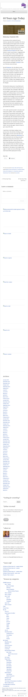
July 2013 (5, 429)
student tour (20, 171)
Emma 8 (8, 621)
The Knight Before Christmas (9, 684)
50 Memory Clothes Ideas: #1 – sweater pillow (12, 571)
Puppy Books (7, 659)
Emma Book (9, 665)
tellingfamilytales (18, 20)
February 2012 (6, 458)
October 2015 (6, 385)
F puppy (8, 623)
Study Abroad (5, 172)
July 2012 (5, 449)
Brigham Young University (10, 169)
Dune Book (9, 664)
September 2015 (6, 386)
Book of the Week (10, 586)
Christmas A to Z (10, 633)
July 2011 (5, 469)
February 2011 (6, 478)
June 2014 (5, 410)
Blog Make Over (8, 642)
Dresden (18, 62)
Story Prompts (8, 679)
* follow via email (9, 506)
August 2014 (5, 407)
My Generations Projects (10, 650)
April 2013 (5, 434)
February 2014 (6, 417)
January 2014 (6, 419)
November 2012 (6, 442)
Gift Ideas (8, 587)
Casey (8, 618)
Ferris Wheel (9, 635)
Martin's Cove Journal (12, 653)
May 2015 (5, 393)
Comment (22, 200)
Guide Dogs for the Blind (10, 613)
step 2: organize (8, 592)
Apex (8, 614)
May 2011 (5, 473)
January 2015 (6, 400)
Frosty (8, 637)
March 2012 (5, 456)
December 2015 (6, 381)
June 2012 (5, 451)
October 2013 (6, 424)
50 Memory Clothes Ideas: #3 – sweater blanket (13, 566)
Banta (8, 616)
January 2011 (6, 480)
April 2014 (5, 413)
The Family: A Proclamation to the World (13, 681)
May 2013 (5, 432)
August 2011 (5, 468)
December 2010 (6, 481)
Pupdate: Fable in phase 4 (8, 575)
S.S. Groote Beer (15, 171)
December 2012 (6, 441)
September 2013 (6, 425)
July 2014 (5, 408)
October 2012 (6, 444)
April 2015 (5, 395)
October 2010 (6, 485)
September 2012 (6, 446)
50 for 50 (7, 611)
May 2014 (5, 412)
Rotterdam (9, 67)
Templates (9, 601)
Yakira (8, 626)
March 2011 (5, 476)
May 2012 (5, 453)
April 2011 (5, 475)
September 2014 (6, 405)
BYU (16, 169)
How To (8, 597)
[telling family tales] (14, 6)
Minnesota (19, 135)
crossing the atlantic (20, 169)
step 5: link (7, 603)
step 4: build (7, 596)
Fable (4, 606)
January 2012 (6, 459)
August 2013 (5, 427)
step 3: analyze (8, 594)
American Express (11, 50)
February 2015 (6, 398)
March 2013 (5, 436)
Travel (9, 172)
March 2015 (5, 396)
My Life (4, 609)
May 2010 (5, 490)
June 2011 (5, 471)
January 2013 (6, 439)
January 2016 (6, 379)
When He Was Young (9, 682)
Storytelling (9, 599)
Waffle (8, 625)
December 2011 (6, 461)
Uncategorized (6, 686)
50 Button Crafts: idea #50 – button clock (11, 573)
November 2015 (6, 383)
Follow (6, 519)
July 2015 (5, 390)
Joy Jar (6, 630)
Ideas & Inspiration (10, 589)
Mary (9, 655)
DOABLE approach (7, 582)
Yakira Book (9, 669)
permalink (17, 172)
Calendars (7, 643)
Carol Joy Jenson (8, 645)
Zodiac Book (9, 670)
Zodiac (8, 628)
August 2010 (5, 488)
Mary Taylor (9, 652)
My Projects (19, 167)
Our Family (7, 657)
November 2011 (6, 463)
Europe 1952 (14, 167)
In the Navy (7, 648)
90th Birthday (9, 674)
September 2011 (6, 466)
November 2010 (6, 483)
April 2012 (5, 454)
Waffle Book (9, 667)
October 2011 (6, 464)
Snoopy (8, 638)
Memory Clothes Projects (13, 591)
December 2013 (6, 420)
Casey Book (9, 662)
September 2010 (6, 486)
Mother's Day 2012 (10, 676)
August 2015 (5, 388)
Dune (8, 620)
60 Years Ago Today (6, 178)
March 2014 (5, 415)
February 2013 (6, 437)
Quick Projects (8, 672)
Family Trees (5, 608)
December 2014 (6, 402)
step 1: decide (8, 584)
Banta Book (9, 660)
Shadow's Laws (8, 677)
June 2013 (5, 430)
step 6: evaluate (8, 604)
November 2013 (6, 422)
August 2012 (5, 447)
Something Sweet (8, 631)
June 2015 (5, 391)
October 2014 (6, 403)
